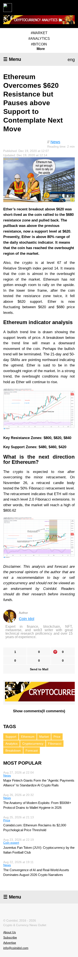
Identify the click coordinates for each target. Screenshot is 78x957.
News (55, 142)
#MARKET (39, 33)
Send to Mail (39, 669)
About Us (9, 932)
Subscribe (10, 937)
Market (44, 736)
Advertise (9, 942)
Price (57, 736)
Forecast (32, 750)
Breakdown (13, 750)
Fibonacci (54, 743)
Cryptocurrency (32, 743)
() (39, 711)
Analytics (11, 743)
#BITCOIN (39, 44)
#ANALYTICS (39, 38)
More (41, 49)
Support (10, 736)
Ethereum (27, 736)
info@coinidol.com (15, 948)
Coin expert (11, 842)
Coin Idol (26, 619)
